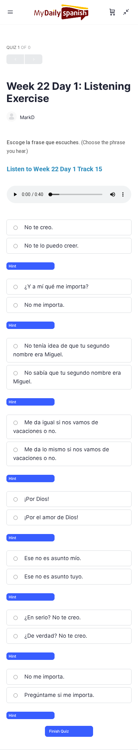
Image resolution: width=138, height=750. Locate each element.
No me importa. (44, 305)
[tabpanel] (69, 170)
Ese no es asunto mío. (52, 558)
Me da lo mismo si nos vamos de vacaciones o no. (61, 453)
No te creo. (38, 227)
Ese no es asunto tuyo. (53, 576)
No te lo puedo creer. (51, 245)
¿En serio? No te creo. (52, 617)
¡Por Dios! (36, 499)
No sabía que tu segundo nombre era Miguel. (67, 377)
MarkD (27, 117)
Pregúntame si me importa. (58, 695)
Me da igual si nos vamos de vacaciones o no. (55, 426)
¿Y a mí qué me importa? (56, 286)
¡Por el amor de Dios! (50, 517)
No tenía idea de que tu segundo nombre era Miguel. (61, 350)
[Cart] (112, 12)
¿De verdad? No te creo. (55, 636)
